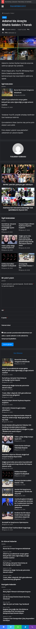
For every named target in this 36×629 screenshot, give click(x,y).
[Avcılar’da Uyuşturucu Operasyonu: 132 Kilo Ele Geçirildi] (7, 492)
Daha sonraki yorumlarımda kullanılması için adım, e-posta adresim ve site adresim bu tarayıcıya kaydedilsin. (17, 335)
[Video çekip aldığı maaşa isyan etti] (9, 239)
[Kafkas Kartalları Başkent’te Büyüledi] (9, 257)
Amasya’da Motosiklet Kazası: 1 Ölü (26, 266)
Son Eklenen (18, 353)
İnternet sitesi (6, 325)
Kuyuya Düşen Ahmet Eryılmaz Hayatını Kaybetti (26, 226)
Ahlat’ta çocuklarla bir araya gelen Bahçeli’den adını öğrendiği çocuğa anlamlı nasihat (17, 102)
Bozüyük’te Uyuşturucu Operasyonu (15, 522)
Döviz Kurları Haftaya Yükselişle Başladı (22, 447)
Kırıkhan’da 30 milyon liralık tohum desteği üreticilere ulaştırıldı (22, 515)
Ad (3, 310)
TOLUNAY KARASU (10, 29)
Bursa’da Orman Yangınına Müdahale (22, 361)
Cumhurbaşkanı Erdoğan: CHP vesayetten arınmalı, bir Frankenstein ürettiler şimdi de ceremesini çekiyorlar (24, 503)
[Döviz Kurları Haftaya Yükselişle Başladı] (7, 448)
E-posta (5, 317)
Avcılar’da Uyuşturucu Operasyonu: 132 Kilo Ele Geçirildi (23, 491)
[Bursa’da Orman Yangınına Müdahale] (7, 92)
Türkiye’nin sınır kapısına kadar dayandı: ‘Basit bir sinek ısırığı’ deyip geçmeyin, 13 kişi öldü (17, 418)
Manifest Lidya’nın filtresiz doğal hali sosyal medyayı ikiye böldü (15, 456)
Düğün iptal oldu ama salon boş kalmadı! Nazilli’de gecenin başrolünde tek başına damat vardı (26, 240)
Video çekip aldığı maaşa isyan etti (8, 247)
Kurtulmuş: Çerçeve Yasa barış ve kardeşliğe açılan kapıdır (9, 227)
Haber (12, 13)
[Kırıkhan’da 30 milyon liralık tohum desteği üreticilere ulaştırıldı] (7, 515)
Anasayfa (6, 13)
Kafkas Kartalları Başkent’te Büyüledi (9, 265)
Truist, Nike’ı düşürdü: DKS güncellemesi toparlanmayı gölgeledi (16, 394)
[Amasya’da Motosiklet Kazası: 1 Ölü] (26, 257)
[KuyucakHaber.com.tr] (18, 6)
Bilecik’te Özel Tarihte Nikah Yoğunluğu (16, 528)
